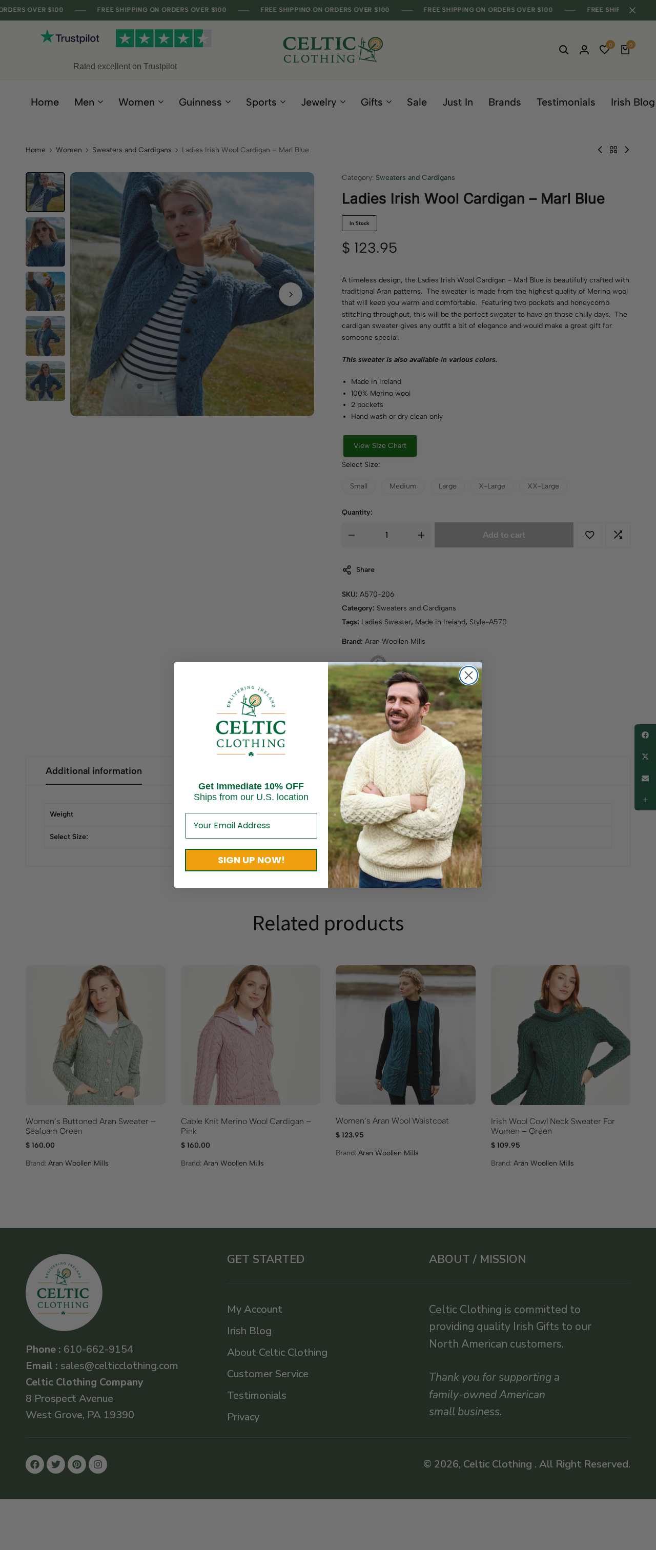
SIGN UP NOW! (251, 859)
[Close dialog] (469, 675)
